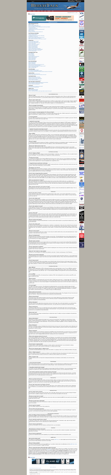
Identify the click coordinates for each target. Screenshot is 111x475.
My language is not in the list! (33, 36)
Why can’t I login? (31, 24)
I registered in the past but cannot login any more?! (36, 29)
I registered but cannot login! (33, 28)
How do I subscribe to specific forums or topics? (36, 83)
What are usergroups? (32, 63)
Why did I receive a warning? (33, 47)
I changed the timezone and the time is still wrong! (36, 35)
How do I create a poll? (32, 43)
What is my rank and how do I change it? (35, 38)
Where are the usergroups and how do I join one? (36, 64)
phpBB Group (56, 439)
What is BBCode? (31, 53)
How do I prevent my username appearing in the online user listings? (39, 26)
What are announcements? (33, 57)
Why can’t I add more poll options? (34, 44)
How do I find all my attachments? (34, 87)
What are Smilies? (31, 54)
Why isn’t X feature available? (33, 90)
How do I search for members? (33, 79)
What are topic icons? (32, 59)
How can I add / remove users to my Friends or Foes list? (37, 74)
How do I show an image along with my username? (37, 37)
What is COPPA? (31, 30)
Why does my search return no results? (35, 77)
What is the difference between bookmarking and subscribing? (38, 82)
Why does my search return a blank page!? (35, 78)
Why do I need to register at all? (33, 25)
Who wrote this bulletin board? (33, 89)
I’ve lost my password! (32, 27)
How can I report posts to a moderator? (35, 48)
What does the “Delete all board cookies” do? (36, 31)
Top (29, 98)
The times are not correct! (32, 34)
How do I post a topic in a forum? (34, 41)
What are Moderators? (32, 62)
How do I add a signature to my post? (34, 42)
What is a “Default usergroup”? (33, 66)
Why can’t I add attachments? (33, 46)
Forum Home (32, 14)
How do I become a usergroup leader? (35, 65)
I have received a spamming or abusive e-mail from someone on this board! (40, 71)
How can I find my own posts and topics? (35, 80)
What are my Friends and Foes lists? (34, 73)
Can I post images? (32, 55)
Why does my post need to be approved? (35, 50)
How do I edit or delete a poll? (33, 45)
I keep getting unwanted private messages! (35, 70)
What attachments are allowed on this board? (36, 86)
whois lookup (49, 449)
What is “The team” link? (32, 67)
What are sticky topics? (32, 58)
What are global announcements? (34, 56)
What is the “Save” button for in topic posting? (36, 49)
